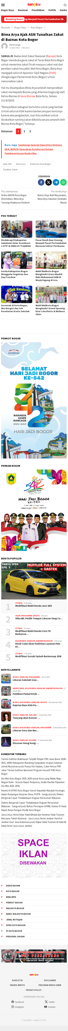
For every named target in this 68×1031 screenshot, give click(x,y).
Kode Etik (17, 980)
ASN (52, 73)
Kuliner (32, 740)
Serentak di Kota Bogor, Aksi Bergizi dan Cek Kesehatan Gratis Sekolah (15, 308)
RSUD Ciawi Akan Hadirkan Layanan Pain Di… (37, 645)
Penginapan (26, 616)
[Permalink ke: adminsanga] (4, 45)
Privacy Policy (33, 990)
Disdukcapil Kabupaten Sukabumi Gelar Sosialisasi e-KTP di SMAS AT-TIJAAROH (16, 243)
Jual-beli (33, 715)
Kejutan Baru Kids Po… (26, 705)
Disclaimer (50, 980)
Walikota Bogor (15, 908)
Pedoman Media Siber (50, 985)
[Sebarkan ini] (41, 182)
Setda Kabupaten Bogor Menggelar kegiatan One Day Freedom (14, 274)
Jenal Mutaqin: (14, 919)
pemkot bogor (14, 902)
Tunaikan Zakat (10, 169)
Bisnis (16, 677)
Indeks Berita (17, 985)
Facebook (19, 1002)
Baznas (51, 56)
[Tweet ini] (48, 182)
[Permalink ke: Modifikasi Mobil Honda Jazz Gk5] (34, 580)
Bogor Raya (20, 641)
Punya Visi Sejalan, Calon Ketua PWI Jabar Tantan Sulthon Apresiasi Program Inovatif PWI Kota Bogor (31, 770)
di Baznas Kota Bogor (40, 163)
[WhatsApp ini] (63, 182)
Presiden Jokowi (15, 936)
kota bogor (12, 891)
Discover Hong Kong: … (26, 743)
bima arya (21, 163)
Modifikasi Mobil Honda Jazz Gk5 (33, 605)
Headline (31, 641)
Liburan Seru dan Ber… (26, 730)
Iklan (17, 616)
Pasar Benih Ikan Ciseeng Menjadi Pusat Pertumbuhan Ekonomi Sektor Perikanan (51, 243)
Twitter (52, 1002)
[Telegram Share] (56, 182)
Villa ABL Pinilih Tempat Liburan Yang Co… (39, 618)
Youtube (51, 1007)
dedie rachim (13, 885)
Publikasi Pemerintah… (26, 693)
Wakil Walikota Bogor (18, 914)
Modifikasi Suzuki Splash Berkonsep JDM (38, 656)
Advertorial (18, 688)
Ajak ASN (7, 163)
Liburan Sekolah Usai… (26, 680)
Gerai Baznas (27, 96)
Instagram (19, 1007)
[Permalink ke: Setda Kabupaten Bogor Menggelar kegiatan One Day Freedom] (16, 260)
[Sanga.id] (34, 4)
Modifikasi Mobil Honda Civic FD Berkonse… (33, 633)
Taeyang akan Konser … (26, 717)
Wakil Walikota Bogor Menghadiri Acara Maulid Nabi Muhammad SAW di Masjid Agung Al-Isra (49, 276)
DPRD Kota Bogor (16, 925)
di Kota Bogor (14, 931)
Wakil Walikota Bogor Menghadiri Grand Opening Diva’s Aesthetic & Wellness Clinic (50, 310)
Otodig (18, 603)
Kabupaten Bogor (44, 641)
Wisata (36, 616)
